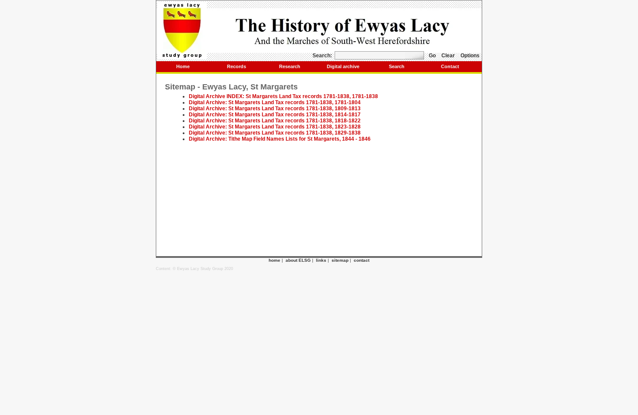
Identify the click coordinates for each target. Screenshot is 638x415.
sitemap (340, 260)
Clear (448, 56)
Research (289, 66)
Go (432, 56)
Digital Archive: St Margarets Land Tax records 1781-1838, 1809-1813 (275, 108)
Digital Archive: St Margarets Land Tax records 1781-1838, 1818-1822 (275, 121)
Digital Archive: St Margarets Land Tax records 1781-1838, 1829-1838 (275, 133)
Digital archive (343, 66)
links (321, 260)
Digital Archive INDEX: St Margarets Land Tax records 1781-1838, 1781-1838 (283, 96)
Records (236, 66)
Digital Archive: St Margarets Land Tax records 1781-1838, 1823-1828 (275, 127)
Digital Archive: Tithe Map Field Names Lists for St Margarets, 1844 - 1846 (280, 139)
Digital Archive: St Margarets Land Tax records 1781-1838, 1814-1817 (275, 115)
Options (470, 56)
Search (397, 66)
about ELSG (298, 260)
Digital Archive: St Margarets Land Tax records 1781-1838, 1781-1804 (275, 102)
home (274, 260)
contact (361, 260)
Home (183, 66)
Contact (450, 66)
